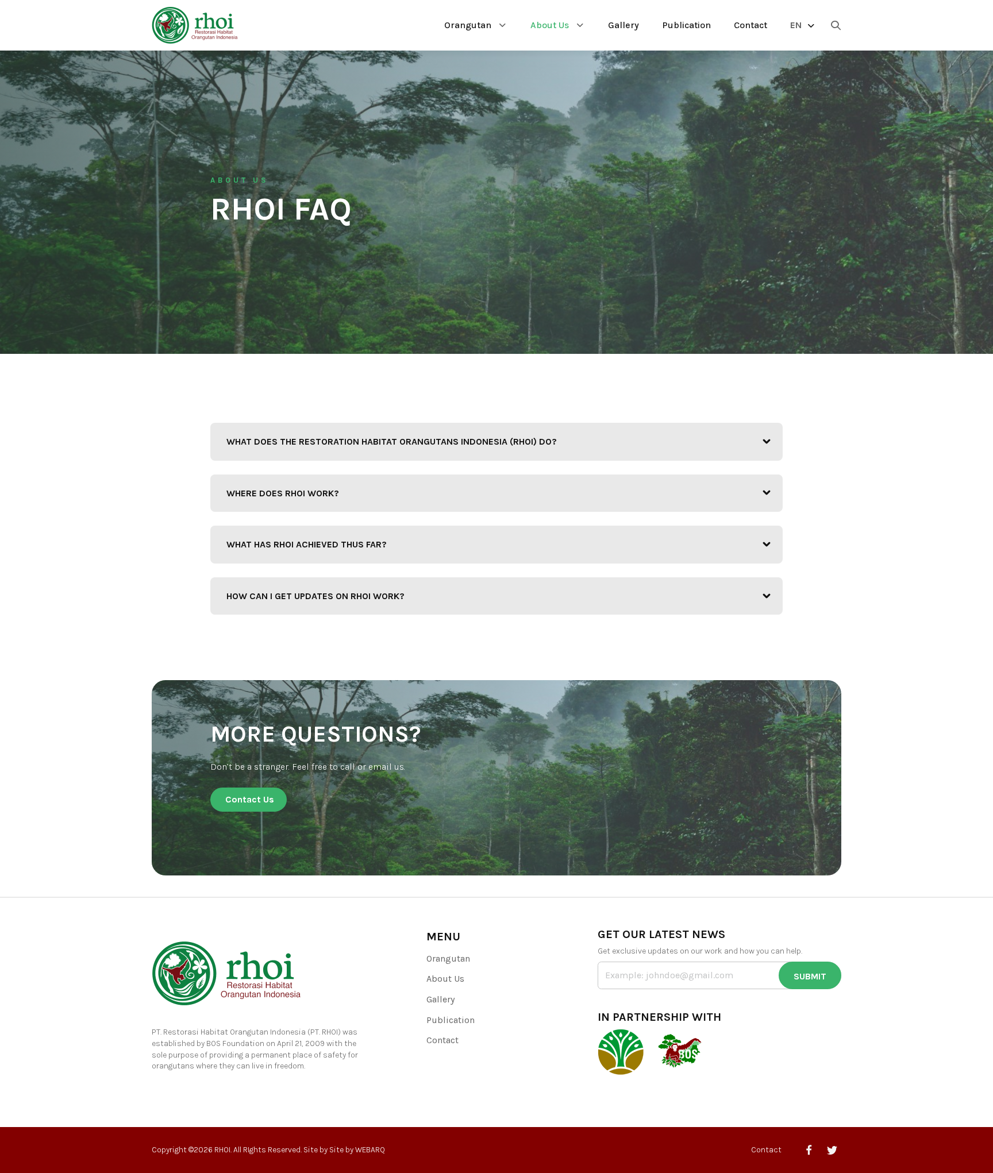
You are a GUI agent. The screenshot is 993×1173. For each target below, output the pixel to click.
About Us (549, 25)
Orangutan (467, 25)
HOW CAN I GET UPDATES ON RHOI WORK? (315, 596)
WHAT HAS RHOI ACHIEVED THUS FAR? (306, 544)
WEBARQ (370, 1150)
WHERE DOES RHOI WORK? (282, 493)
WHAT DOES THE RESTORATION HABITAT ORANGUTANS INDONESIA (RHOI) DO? (391, 441)
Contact (750, 25)
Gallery (623, 25)
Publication (686, 25)
